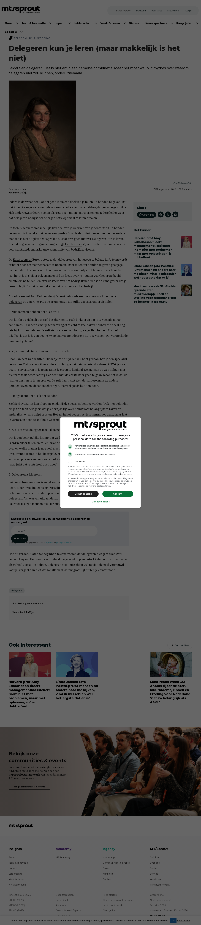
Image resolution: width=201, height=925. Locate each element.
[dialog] (100, 462)
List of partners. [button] (125, 474)
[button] (100, 461)
